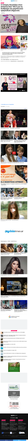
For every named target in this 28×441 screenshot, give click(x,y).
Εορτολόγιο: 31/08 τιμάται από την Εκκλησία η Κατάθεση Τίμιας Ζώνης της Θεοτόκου (15, 347)
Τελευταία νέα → (14, 330)
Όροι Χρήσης (17, 435)
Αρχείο (6, 435)
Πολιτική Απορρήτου (22, 435)
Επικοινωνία (9, 435)
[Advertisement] (14, 67)
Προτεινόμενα (8, 106)
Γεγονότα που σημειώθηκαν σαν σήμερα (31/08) (9, 350)
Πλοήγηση (13, 435)
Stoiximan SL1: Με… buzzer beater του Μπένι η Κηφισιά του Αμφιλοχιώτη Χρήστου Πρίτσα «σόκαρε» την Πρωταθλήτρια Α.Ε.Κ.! (14, 335)
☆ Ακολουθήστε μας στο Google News (7, 104)
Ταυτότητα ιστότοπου (14, 436)
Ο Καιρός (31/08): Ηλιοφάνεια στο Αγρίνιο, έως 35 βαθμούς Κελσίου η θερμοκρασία (14, 353)
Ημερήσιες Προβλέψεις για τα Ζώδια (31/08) (9, 344)
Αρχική (3, 435)
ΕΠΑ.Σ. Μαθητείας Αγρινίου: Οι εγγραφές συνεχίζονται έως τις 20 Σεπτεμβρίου (14, 332)
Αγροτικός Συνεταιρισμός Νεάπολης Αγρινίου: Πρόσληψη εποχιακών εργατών (14, 338)
